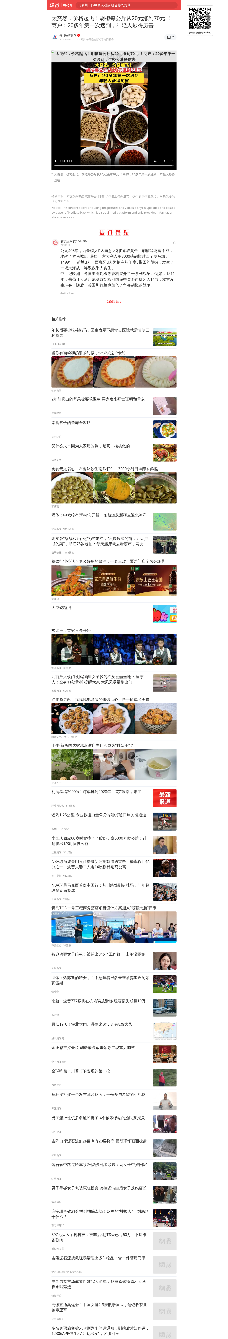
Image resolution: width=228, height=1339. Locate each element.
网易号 (67, 5)
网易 (54, 5)
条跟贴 (113, 301)
